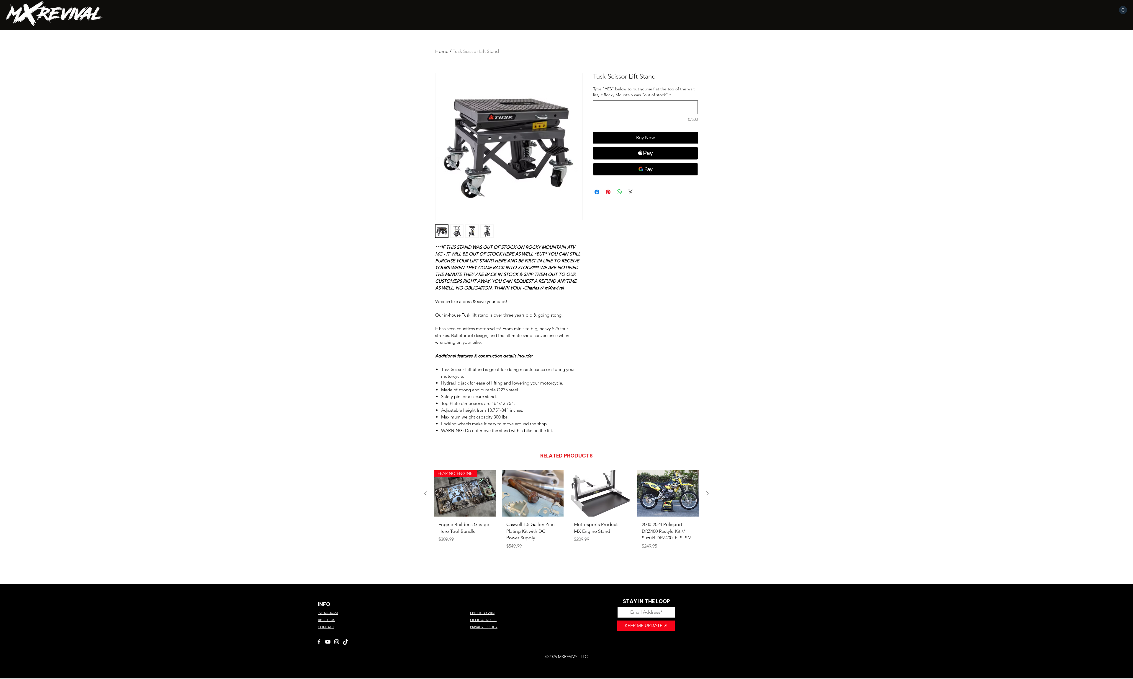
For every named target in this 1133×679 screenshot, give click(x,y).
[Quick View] (533, 493)
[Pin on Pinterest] (608, 192)
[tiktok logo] (345, 642)
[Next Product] (707, 493)
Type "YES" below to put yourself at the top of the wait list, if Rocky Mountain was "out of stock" (644, 91)
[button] (1123, 10)
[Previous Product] (425, 493)
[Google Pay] (645, 169)
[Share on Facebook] (596, 192)
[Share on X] (630, 192)
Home (441, 51)
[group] (566, 515)
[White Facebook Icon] (319, 642)
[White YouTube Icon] (328, 642)
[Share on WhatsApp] (619, 192)
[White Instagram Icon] (336, 642)
